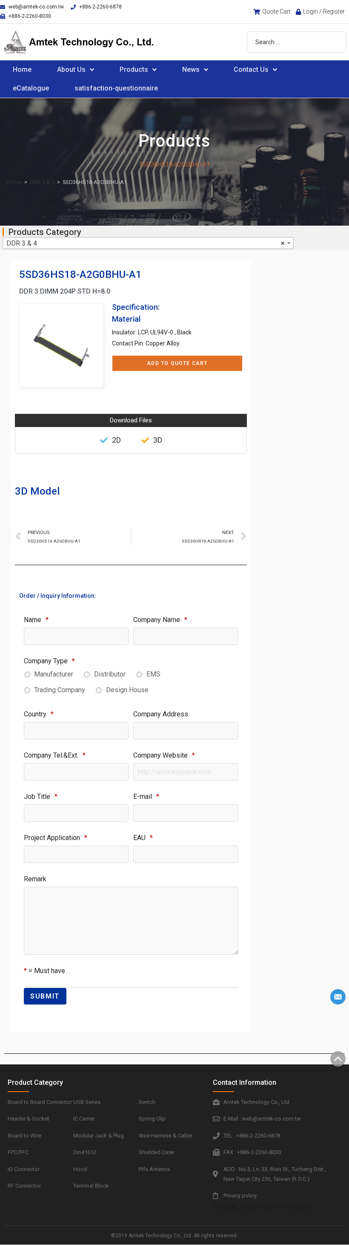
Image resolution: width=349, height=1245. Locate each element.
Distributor (110, 674)
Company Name (160, 620)
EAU (143, 838)
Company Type (49, 661)
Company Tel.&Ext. (55, 755)
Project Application (55, 838)
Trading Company (59, 690)
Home (22, 69)
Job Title (40, 796)
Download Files (131, 420)
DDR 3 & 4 (42, 182)
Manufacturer (53, 674)
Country (39, 714)
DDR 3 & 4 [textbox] (145, 243)
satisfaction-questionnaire (116, 88)
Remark (35, 879)
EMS (153, 674)
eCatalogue (31, 88)
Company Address (160, 714)
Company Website (164, 755)
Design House (127, 690)
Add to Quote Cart (177, 363)
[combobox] (148, 243)
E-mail (146, 796)
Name (36, 620)
